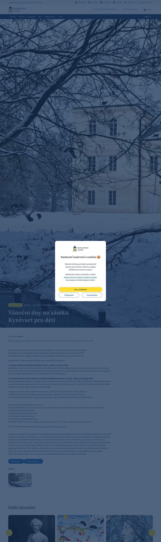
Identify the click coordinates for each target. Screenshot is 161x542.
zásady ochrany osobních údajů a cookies (80, 277)
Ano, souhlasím (80, 289)
